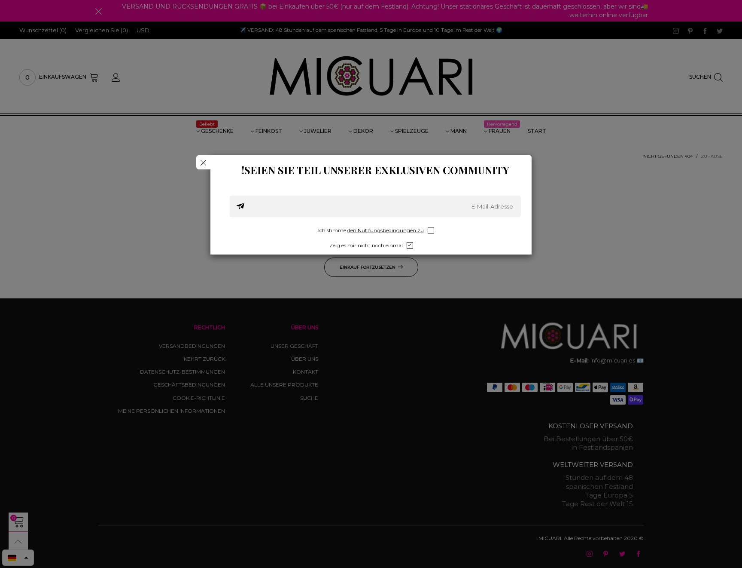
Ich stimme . (370, 230)
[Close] (203, 162)
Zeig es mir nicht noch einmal (366, 245)
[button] (240, 206)
